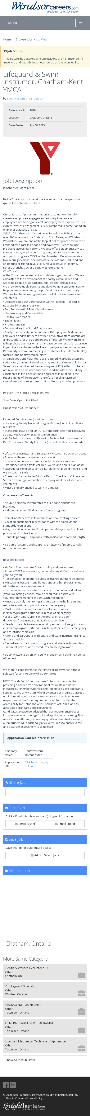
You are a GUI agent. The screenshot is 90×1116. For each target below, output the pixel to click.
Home (7, 39)
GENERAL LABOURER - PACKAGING (29, 1027)
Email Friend (66, 824)
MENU (13, 23)
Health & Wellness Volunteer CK (26, 972)
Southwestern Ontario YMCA (25, 98)
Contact (19, 1098)
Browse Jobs (24, 39)
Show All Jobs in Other (20, 1060)
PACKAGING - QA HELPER (23, 1009)
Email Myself (27, 824)
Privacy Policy (34, 1098)
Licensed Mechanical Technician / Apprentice (35, 1045)
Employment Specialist (20, 990)
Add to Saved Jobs (46, 855)
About (9, 1098)
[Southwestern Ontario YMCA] (45, 158)
